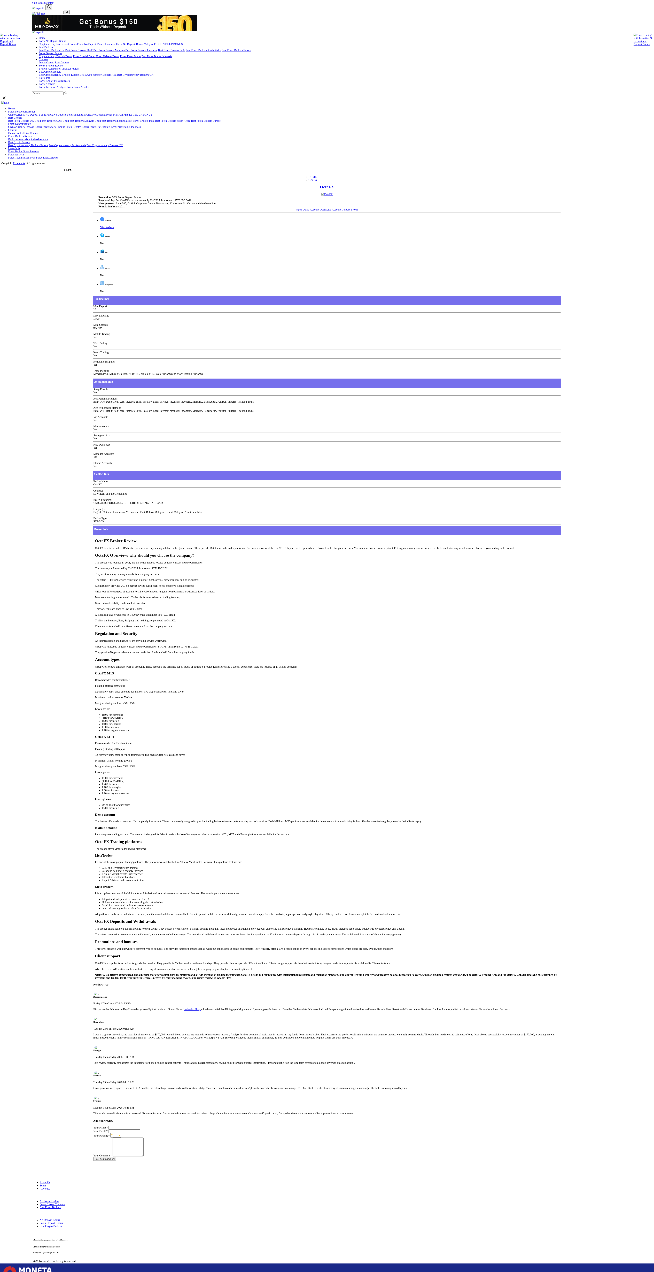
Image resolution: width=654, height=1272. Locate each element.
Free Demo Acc (101, 444)
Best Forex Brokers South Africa (203, 50)
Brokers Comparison (50, 68)
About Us (45, 1182)
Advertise (45, 1188)
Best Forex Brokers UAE (79, 50)
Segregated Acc (101, 435)
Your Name (100, 1127)
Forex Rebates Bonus (107, 56)
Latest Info (44, 77)
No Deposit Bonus (50, 1219)
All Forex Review (49, 1201)
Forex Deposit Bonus (50, 53)
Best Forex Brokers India (171, 50)
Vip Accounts (100, 417)
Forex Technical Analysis (52, 87)
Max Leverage (101, 315)
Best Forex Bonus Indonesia (157, 56)
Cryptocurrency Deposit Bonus (55, 56)
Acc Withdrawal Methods (107, 407)
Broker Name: (101, 481)
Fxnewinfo (19, 163)
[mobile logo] (38, 8)
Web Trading (100, 343)
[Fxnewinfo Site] (38, 13)
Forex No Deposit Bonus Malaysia (134, 44)
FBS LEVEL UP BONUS (168, 44)
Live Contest (62, 62)
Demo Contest (46, 62)
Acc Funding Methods (105, 398)
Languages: (99, 509)
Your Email (100, 1131)
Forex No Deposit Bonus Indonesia (96, 44)
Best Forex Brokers (50, 1207)
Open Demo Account (307, 209)
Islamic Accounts (102, 463)
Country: (98, 490)
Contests (43, 59)
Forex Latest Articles (78, 87)
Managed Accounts (103, 453)
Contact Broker (350, 209)
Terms (43, 1185)
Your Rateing (101, 1135)
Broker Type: (100, 518)
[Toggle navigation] (48, 7)
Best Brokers (46, 47)
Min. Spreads (100, 324)
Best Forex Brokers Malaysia (109, 50)
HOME (312, 176)
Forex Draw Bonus (130, 56)
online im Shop (192, 1009)
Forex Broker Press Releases (54, 80)
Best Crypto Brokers (50, 71)
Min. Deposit (100, 306)
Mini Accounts (101, 426)
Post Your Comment (105, 1159)
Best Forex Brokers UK (52, 50)
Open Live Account (330, 209)
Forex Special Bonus (84, 56)
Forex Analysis (47, 83)
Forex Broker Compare (52, 1204)
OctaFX (312, 179)
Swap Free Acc (101, 389)
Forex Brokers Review (51, 65)
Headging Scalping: (104, 361)
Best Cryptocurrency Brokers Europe (59, 74)
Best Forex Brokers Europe (236, 50)
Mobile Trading (101, 334)
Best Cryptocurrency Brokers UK (135, 74)
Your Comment (102, 1155)
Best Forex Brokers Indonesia (141, 50)
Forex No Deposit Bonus (52, 41)
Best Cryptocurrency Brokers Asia (98, 74)
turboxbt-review (70, 68)
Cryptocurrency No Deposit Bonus (57, 44)
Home (42, 37)
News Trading (101, 352)
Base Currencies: (102, 499)
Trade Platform (101, 370)
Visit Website (107, 227)
